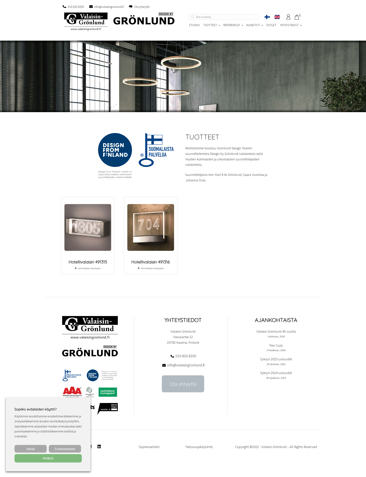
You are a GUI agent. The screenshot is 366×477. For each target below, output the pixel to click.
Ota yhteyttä (141, 7)
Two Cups (276, 345)
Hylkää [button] (30, 449)
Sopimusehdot (149, 447)
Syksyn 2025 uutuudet (276, 359)
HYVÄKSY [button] (48, 458)
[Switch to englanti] (277, 17)
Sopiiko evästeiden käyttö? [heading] (35, 409)
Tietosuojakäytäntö (199, 447)
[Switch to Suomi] (267, 17)
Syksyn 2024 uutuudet (276, 373)
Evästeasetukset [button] (65, 449)
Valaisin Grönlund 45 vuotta (276, 331)
